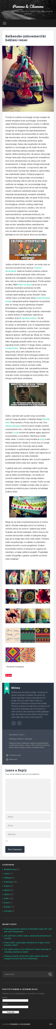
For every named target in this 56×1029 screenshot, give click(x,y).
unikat (28, 747)
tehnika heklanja (12, 426)
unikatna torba (38, 747)
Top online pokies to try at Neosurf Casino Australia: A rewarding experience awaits (27, 950)
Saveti (6, 902)
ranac (27, 745)
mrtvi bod (13, 745)
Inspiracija (8, 882)
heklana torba (15, 743)
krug (42, 439)
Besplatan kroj (10, 869)
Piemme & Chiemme (28, 6)
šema (16, 747)
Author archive (13, 723)
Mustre (21, 739)
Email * (5, 1004)
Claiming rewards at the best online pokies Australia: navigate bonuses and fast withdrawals (26, 957)
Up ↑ (51, 1024)
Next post (13, 759)
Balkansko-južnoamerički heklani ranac (25, 38)
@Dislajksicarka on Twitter (19, 723)
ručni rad (34, 745)
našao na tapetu (25, 284)
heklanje (25, 743)
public (6, 898)
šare (41, 745)
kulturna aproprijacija (39, 743)
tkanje (22, 747)
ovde (16, 432)
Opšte (6, 894)
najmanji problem (29, 318)
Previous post (15, 755)
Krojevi (7, 886)
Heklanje (13, 739)
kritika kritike (12, 348)
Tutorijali (28, 739)
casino (7, 873)
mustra (21, 745)
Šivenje (7, 907)
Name (4, 997)
